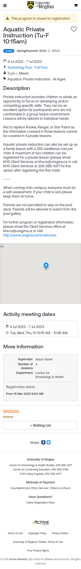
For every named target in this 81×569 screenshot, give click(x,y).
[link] (27, 67)
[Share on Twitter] (48, 443)
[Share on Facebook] (43, 443)
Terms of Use (55, 541)
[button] (74, 29)
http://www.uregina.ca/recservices (29, 235)
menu (5, 5)
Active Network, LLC (21, 559)
